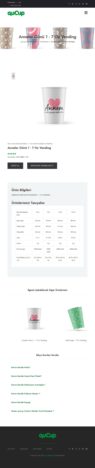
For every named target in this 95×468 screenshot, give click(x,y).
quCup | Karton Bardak (29, 42)
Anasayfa (11, 449)
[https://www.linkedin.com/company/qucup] (79, 4)
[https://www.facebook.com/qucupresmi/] (69, 4)
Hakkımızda (11, 2)
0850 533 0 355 (16, 5)
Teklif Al (15, 165)
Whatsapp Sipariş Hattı (42, 165)
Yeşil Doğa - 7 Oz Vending (68, 340)
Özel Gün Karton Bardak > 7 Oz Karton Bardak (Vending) (30, 144)
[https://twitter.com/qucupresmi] (72, 4)
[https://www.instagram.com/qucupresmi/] (76, 4)
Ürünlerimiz (44, 42)
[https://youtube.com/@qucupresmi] (86, 4)
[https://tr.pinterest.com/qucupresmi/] (83, 4)
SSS (19, 2)
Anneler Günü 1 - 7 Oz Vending (26, 340)
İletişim (49, 449)
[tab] (13, 75)
